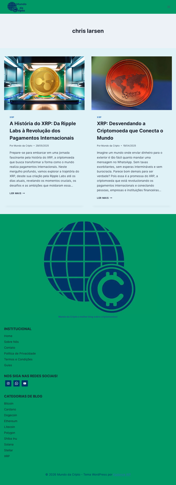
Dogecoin (10, 415)
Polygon (9, 432)
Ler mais (17, 193)
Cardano (10, 409)
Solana (9, 444)
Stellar (8, 450)
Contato (9, 347)
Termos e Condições (18, 359)
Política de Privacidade (20, 353)
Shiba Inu (10, 438)
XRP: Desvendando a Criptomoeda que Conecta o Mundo (130, 131)
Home (8, 336)
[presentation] (44, 83)
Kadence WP (122, 474)
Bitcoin (8, 403)
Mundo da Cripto (23, 145)
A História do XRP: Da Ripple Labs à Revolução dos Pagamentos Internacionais (43, 131)
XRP (12, 117)
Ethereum (10, 421)
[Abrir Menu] (169, 6)
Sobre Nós (11, 342)
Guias (8, 365)
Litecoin (9, 427)
